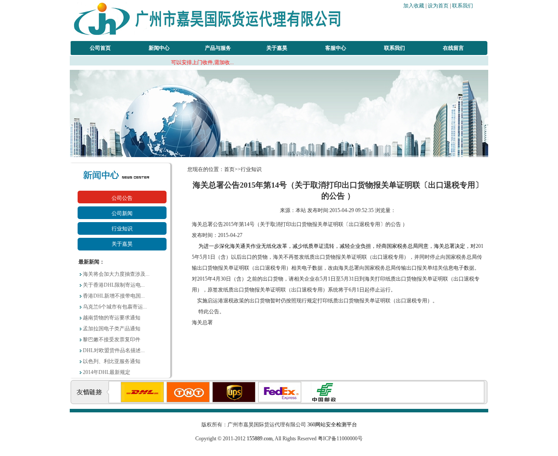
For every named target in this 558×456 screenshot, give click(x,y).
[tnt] (176, 401)
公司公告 (122, 198)
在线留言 (453, 48)
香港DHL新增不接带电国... (114, 296)
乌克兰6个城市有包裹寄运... (115, 307)
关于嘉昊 (276, 48)
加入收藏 (413, 6)
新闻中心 (159, 48)
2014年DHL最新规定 (106, 372)
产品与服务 (218, 48)
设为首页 (438, 6)
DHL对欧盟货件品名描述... (114, 350)
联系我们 (462, 6)
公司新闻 (122, 213)
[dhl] (130, 401)
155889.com (259, 438)
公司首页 (100, 48)
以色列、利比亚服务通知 (111, 361)
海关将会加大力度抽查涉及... (116, 274)
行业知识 (122, 229)
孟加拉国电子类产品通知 (111, 329)
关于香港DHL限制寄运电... (114, 285)
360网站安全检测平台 (332, 425)
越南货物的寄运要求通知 (111, 318)
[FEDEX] (267, 401)
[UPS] (222, 401)
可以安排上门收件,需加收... (185, 62)
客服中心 (335, 48)
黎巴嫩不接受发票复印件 (111, 339)
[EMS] (313, 401)
